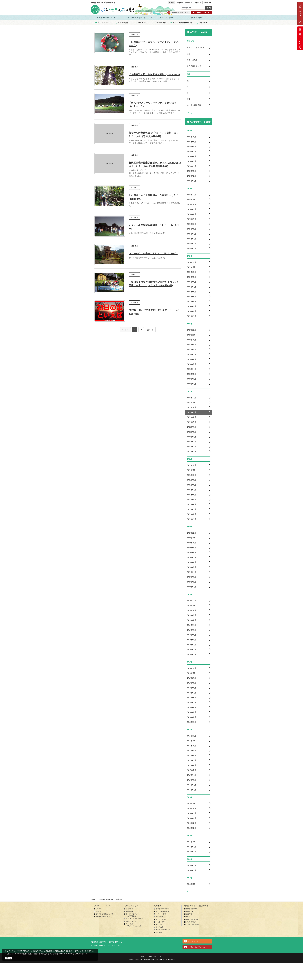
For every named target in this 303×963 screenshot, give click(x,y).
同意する (8, 958)
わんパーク (159, 924)
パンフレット (193, 941)
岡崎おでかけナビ (192, 909)
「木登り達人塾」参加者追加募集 (154, 74)
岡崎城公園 (189, 911)
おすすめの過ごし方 (162, 909)
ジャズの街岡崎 (191, 922)
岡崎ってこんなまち (300, 40)
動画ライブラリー (131, 921)
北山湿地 (159, 932)
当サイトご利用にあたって (104, 914)
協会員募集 (129, 909)
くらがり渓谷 (160, 922)
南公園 (188, 917)
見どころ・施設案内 (162, 911)
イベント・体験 (161, 914)
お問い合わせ (100, 911)
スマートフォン (152, 956)
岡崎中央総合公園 (192, 919)
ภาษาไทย (207, 3)
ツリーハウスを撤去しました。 (153, 253)
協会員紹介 (129, 911)
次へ (149, 330)
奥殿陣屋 (189, 914)
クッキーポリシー (65, 954)
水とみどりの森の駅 (192, 924)
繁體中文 (188, 3)
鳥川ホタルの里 (161, 919)
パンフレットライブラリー (134, 919)
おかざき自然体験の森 (163, 930)
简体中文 (198, 3)
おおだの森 (159, 927)
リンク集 (98, 909)
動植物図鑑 (159, 917)
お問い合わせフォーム (196, 947)
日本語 (171, 3)
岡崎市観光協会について (103, 917)
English (180, 3)
